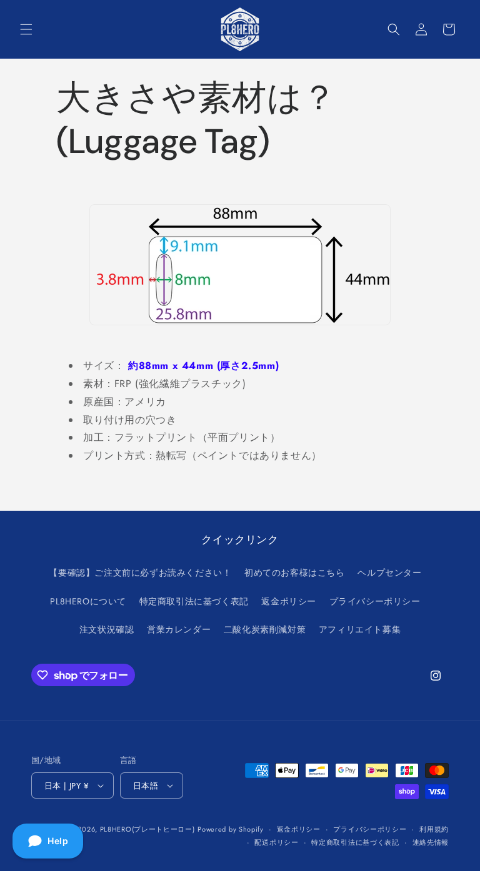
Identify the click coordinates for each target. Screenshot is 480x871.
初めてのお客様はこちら (294, 572)
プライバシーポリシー (375, 601)
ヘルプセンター (389, 572)
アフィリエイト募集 (360, 629)
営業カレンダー (179, 629)
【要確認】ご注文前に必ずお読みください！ (140, 572)
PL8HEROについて (88, 601)
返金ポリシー (288, 601)
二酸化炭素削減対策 (265, 629)
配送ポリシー (276, 842)
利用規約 (434, 829)
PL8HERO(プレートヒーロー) (147, 829)
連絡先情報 (430, 842)
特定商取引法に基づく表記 (194, 601)
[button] (26, 29)
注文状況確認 (106, 629)
